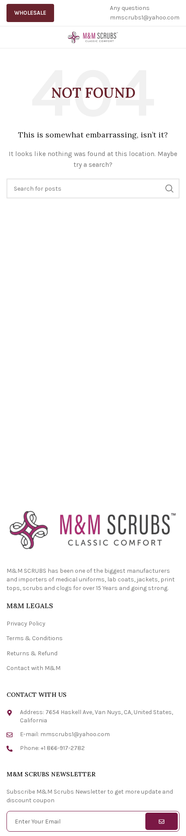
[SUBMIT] (161, 821)
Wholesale (30, 13)
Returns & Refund (32, 653)
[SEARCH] (170, 188)
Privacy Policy (25, 623)
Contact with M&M (33, 668)
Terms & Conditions (34, 638)
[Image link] (93, 529)
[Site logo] (93, 36)
